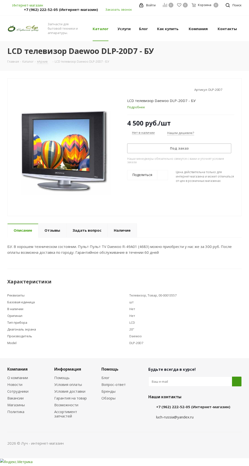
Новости (14, 384)
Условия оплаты (68, 384)
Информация (67, 369)
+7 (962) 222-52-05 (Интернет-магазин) (61, 9)
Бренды (108, 391)
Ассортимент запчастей (65, 413)
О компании (17, 377)
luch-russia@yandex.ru (175, 417)
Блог (105, 377)
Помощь (62, 377)
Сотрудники (17, 391)
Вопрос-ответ (113, 384)
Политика (15, 411)
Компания (17, 369)
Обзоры (108, 398)
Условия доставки (69, 391)
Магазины (16, 404)
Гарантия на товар (70, 398)
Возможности (66, 404)
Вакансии (15, 398)
